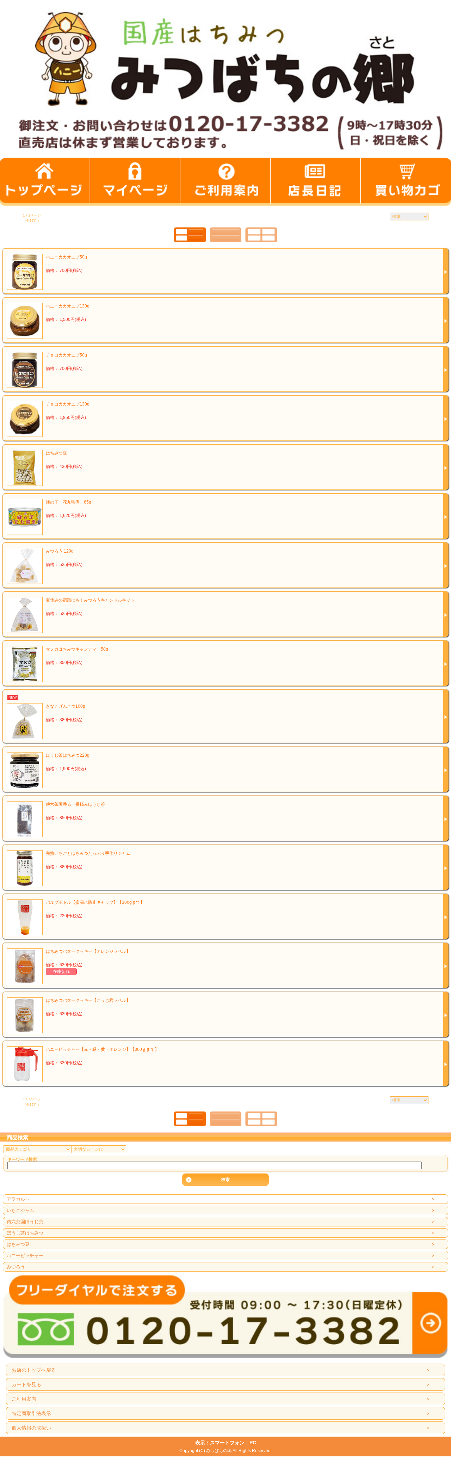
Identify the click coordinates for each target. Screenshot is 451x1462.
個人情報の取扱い (31, 1428)
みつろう (16, 1266)
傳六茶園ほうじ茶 (25, 1221)
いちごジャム (20, 1210)
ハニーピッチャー (25, 1255)
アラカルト (18, 1199)
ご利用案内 (24, 1399)
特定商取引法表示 (31, 1413)
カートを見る (26, 1384)
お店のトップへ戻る (34, 1370)
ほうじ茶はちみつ (25, 1233)
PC (252, 1442)
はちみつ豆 (18, 1244)
